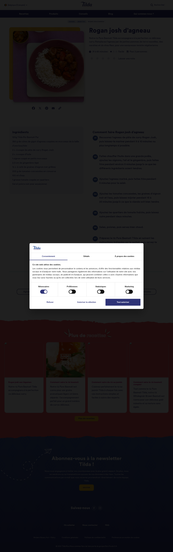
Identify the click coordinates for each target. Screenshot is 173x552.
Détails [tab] (86, 256)
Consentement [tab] (48, 256)
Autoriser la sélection (86, 302)
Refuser (50, 302)
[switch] (72, 292)
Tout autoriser (123, 302)
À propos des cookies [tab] (124, 256)
